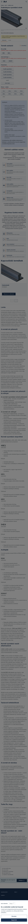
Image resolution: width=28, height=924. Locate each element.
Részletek (14, 916)
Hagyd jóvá (14, 920)
